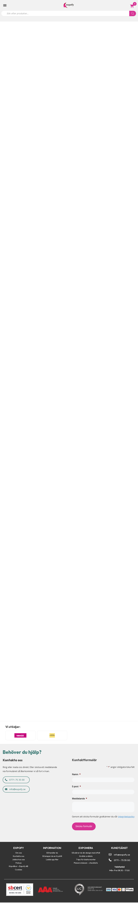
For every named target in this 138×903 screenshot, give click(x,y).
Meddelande (79, 798)
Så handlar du (52, 853)
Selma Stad (9, 587)
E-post (76, 786)
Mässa (12, 138)
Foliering (19, 653)
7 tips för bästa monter (86, 859)
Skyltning (25, 716)
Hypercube (9, 234)
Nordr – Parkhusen (16, 335)
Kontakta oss (18, 856)
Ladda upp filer (52, 859)
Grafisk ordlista (85, 856)
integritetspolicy (126, 816)
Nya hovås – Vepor (15, 712)
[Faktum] (20, 735)
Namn (76, 774)
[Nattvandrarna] (52, 735)
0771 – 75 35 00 (122, 860)
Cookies (18, 869)
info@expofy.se (17, 789)
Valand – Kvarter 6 (16, 649)
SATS (4, 429)
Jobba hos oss (18, 859)
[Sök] (132, 13)
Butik (3, 653)
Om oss (18, 853)
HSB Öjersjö (10, 524)
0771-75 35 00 (17, 779)
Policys (19, 863)
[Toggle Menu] (4, 5)
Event (4, 138)
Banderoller (6, 434)
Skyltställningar (24, 138)
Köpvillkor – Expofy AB (18, 866)
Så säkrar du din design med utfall (86, 853)
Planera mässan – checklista (86, 863)
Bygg (3, 238)
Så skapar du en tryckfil (52, 856)
